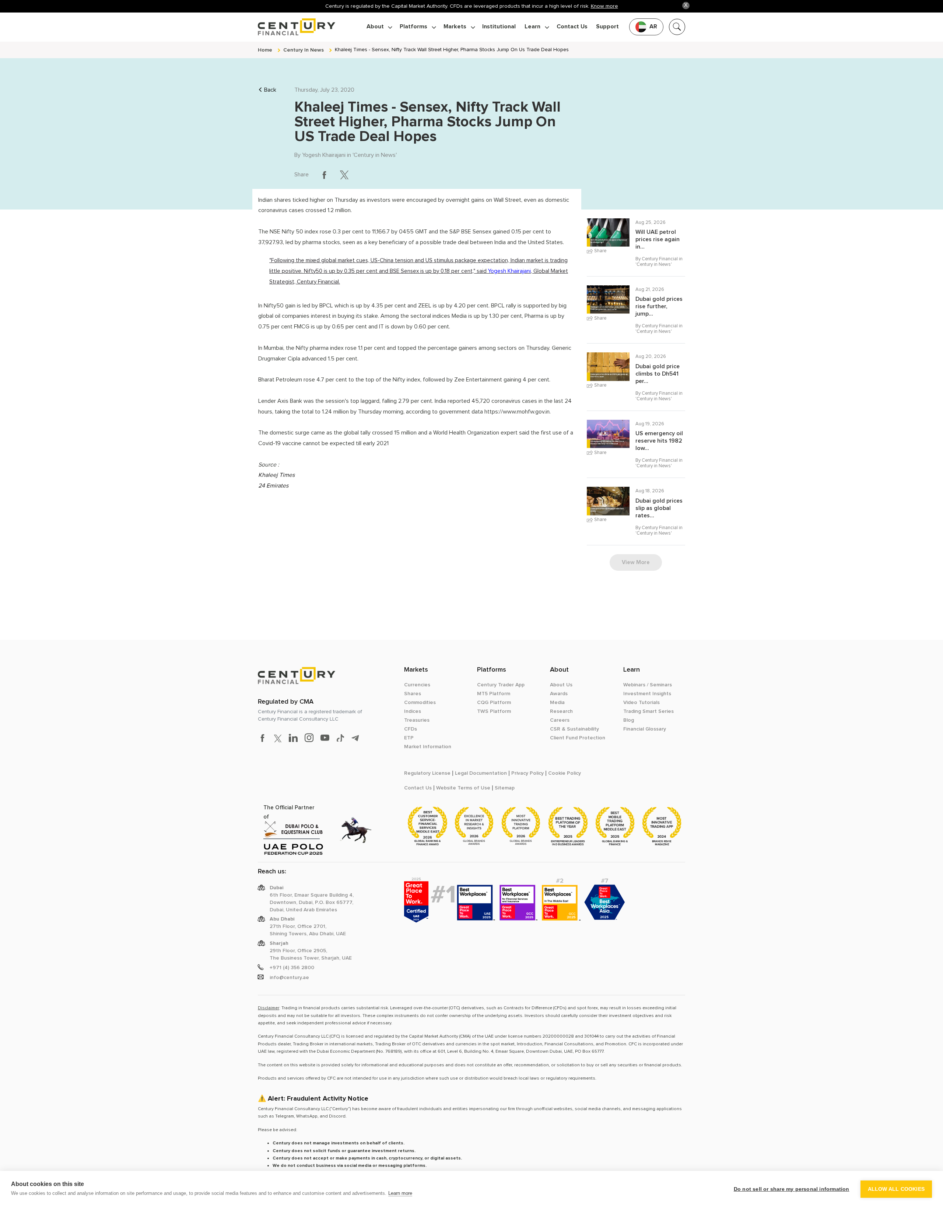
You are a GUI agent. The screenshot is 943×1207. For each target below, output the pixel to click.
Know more (604, 6)
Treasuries (417, 720)
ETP (409, 737)
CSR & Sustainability (574, 729)
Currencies (417, 684)
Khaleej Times (276, 475)
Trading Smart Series (648, 711)
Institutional (499, 26)
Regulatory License (427, 773)
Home (265, 50)
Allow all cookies (896, 1189)
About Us (561, 684)
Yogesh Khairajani (324, 155)
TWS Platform (494, 711)
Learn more (400, 1193)
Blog (628, 720)
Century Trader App (501, 684)
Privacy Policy (527, 773)
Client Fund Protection (577, 737)
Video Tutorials (641, 702)
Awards (559, 693)
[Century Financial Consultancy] (296, 25)
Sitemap (505, 788)
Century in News (375, 155)
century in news (303, 50)
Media (557, 702)
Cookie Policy (564, 773)
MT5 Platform (493, 693)
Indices (412, 711)
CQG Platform (494, 702)
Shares (412, 693)
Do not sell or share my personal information (791, 1189)
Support (607, 26)
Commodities (420, 702)
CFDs (410, 729)
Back (270, 90)
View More (636, 562)
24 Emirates (273, 485)
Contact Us (572, 26)
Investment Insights (647, 693)
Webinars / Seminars (647, 684)
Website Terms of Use (463, 788)
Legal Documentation (481, 773)
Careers (559, 720)
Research (561, 711)
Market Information (427, 746)
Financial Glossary (644, 729)
